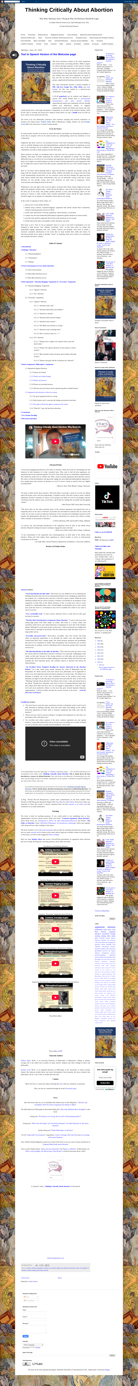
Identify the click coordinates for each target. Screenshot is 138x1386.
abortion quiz (111, 986)
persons (113, 953)
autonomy (99, 929)
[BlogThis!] (42, 1265)
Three (71, 802)
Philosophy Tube (110, 974)
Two (64, 802)
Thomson (97, 940)
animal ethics (111, 989)
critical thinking (106, 944)
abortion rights (56, 1268)
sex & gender (98, 1014)
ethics (77, 1268)
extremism (100, 999)
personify (97, 1007)
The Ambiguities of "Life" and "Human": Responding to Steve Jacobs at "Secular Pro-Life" (106, 146)
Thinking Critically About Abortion (69, 10)
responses (97, 1012)
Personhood (31, 35)
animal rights (98, 991)
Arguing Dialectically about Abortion (55, 1144)
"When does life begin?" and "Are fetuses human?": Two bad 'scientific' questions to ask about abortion (106, 122)
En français (95, 44)
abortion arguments (37, 1268)
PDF (60, 1051)
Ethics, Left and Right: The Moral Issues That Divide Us (44, 1151)
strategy (113, 934)
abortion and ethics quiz (101, 986)
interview (105, 951)
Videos (40, 38)
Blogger (107, 1370)
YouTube (38, 44)
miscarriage (103, 1005)
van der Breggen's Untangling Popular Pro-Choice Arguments (105, 1018)
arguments (100, 927)
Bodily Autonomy (43, 35)
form (61, 1084)
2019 (99, 662)
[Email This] (40, 1265)
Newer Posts (25, 1278)
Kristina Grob (25, 1070)
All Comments (29, 1300)
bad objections (103, 942)
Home (60, 1278)
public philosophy (106, 1010)
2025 (99, 644)
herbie (113, 999)
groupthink (98, 951)
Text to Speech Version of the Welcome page (48, 54)
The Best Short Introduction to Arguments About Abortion (46, 620)
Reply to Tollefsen (69, 1149)
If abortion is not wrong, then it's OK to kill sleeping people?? (60, 1116)
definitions (112, 995)
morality (33, 1270)
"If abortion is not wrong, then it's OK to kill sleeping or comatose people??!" (106, 58)
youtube (100, 1022)
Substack (68, 44)
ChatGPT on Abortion (27, 44)
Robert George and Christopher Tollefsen (102, 38)
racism (97, 957)
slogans (104, 1014)
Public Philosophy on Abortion (62, 1130)
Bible (96, 938)
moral (29, 1270)
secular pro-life (111, 1012)
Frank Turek (108, 963)
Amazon (24, 590)
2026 (99, 641)
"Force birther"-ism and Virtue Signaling (109, 78)
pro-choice (40, 1270)
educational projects (108, 946)
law (81, 1268)
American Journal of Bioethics (79, 41)
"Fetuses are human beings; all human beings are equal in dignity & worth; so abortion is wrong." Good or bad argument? (106, 240)
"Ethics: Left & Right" (39, 41)
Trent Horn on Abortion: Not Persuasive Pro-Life (59, 38)
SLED (101, 978)
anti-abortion (65, 1268)
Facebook (53, 44)
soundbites (109, 1014)
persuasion (102, 1007)
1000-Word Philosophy (61, 41)
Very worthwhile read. (34, 614)
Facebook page (71, 1088)
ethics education (110, 949)
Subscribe (105, 1083)
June (100, 665)
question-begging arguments (105, 955)
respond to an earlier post (77, 804)
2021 (99, 656)
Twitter (61, 44)
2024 (99, 647)
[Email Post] (36, 1265)
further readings (53, 834)
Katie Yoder (105, 965)
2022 (99, 653)
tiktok (108, 1016)
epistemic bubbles (100, 949)
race (114, 1010)
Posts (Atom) (33, 1281)
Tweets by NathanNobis (102, 911)
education (72, 1268)
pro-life (46, 1270)
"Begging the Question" (57, 35)
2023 (99, 650)
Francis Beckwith (26, 41)
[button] (14, 55)
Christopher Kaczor (81, 38)
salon (105, 1012)
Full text (23, 35)
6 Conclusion (25, 412)
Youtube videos (37, 839)
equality (105, 997)
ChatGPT (102, 938)
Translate (37, 1347)
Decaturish (100, 41)
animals (104, 991)
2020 (99, 659)
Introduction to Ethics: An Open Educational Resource (57, 821)
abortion (28, 1268)
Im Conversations (36, 1135)
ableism (110, 984)
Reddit (53, 772)
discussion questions (46, 830)
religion (101, 957)
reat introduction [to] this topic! (38, 594)
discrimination (98, 997)
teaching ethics (105, 936)
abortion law (47, 1268)
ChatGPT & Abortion (107, 44)
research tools (35, 832)
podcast (108, 1007)
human (96, 1001)
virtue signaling (111, 1020)
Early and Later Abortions (50, 1149)
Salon (50, 41)
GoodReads (25, 702)
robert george (108, 957)
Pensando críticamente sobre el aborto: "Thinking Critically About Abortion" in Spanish (106, 170)
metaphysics (105, 953)
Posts (27, 1297)
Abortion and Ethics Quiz (28, 38)
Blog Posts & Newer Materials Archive (91, 35)
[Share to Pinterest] (48, 1265)
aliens (105, 989)
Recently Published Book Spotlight (73, 1109)
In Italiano (86, 44)
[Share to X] (44, 1265)
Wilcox (105, 984)
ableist (113, 984)
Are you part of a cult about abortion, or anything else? (110, 264)
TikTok (46, 44)
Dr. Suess (102, 963)
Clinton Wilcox (110, 938)
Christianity (104, 961)
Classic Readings (72, 35)
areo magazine (108, 993)
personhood (105, 934)
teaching (97, 936)
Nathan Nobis (26, 1060)
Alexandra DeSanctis (106, 959)
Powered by (100, 1089)
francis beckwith (108, 999)
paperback (63, 96)
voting (96, 1022)
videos (113, 936)
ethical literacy (111, 997)
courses (102, 995)
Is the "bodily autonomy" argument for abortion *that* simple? (110, 217)
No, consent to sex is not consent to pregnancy (110, 99)
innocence (102, 1003)
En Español (77, 44)
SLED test (106, 978)
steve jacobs (102, 1016)
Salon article (107, 929)
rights (101, 1012)
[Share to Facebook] (46, 1265)
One (57, 802)
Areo (92, 41)
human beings (104, 1001)
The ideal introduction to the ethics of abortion (42, 651)
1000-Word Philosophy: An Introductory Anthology (57, 823)
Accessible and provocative (36, 636)
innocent (108, 1003)
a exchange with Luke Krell (66, 1135)
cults (107, 995)
